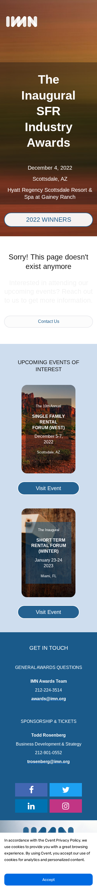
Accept (48, 879)
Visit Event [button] (48, 488)
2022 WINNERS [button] (48, 219)
